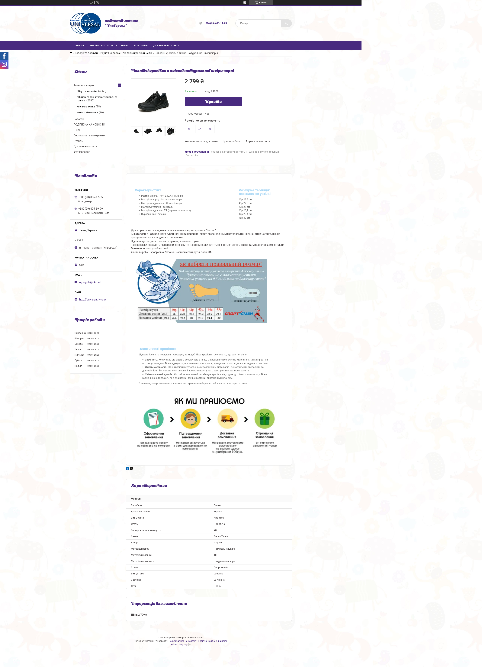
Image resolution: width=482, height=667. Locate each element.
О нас (125, 45)
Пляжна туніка (86, 106)
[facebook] (127, 469)
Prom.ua (198, 637)
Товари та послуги (86, 53)
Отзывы (78, 140)
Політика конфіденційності (212, 641)
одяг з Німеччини (88, 112)
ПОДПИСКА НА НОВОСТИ (89, 124)
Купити (213, 102)
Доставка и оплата (166, 45)
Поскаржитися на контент (182, 641)
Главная (78, 45)
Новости (79, 119)
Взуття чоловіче (111, 53)
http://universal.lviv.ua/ (92, 299)
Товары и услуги (101, 45)
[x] (131, 469)
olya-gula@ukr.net (90, 282)
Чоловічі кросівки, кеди (137, 53)
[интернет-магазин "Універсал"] (85, 23)
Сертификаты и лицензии (89, 135)
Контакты (141, 45)
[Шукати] (286, 23)
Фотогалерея (82, 151)
